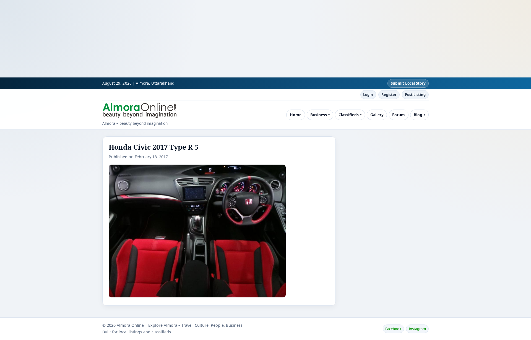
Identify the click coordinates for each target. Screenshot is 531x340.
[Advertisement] (166, 38)
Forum (398, 114)
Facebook (393, 328)
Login (368, 94)
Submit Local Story (408, 83)
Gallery (377, 114)
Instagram (417, 328)
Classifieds (349, 114)
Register (389, 94)
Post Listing (415, 94)
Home (295, 114)
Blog (418, 114)
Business (318, 114)
